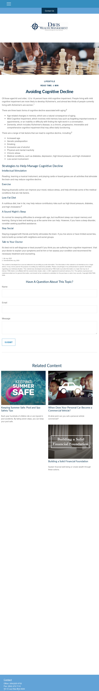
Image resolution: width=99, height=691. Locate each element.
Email (4, 302)
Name (4, 286)
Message (6, 318)
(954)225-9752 (16, 683)
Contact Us (49, 10)
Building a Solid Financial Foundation (68, 461)
